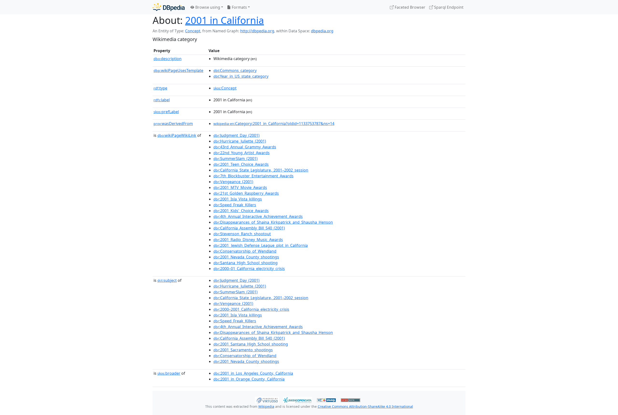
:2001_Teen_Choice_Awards (241, 164)
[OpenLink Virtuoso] (267, 399)
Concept (192, 31)
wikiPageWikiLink (176, 135)
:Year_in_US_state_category (240, 76)
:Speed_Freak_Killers (234, 205)
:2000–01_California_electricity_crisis (249, 268)
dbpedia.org (322, 31)
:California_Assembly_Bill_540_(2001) (249, 228)
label (162, 100)
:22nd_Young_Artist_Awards (241, 152)
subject (167, 280)
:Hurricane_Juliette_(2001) (239, 141)
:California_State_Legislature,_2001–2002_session (260, 170)
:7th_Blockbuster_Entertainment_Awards (253, 176)
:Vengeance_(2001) (233, 181)
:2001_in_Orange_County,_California (249, 379)
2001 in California (224, 20)
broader (168, 373)
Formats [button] (239, 7)
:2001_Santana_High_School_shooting (250, 344)
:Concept (225, 88)
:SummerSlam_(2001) (235, 158)
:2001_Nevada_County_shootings (246, 257)
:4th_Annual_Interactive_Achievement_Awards (258, 216)
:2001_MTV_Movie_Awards (240, 187)
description (168, 58)
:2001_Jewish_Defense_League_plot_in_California (260, 245)
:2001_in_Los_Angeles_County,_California (253, 373)
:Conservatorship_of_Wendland (244, 251)
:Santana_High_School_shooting (245, 262)
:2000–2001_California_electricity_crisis (251, 309)
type (160, 88)
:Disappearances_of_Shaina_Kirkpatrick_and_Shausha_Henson (273, 222)
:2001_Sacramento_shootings (243, 350)
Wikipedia (266, 406)
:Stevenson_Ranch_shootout (242, 233)
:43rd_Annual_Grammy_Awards (244, 147)
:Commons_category (235, 70)
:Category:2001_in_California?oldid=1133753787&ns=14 (273, 123)
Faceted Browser (409, 7)
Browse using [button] (207, 7)
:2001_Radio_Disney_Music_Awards (248, 239)
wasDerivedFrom (173, 123)
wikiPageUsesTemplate (178, 70)
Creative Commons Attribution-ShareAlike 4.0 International (365, 406)
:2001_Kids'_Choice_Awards (241, 210)
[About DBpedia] (169, 7)
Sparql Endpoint (448, 7)
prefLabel (166, 111)
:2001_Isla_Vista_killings (237, 199)
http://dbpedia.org (257, 31)
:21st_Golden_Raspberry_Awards (246, 193)
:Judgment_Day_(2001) (236, 135)
